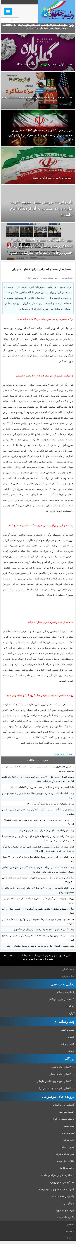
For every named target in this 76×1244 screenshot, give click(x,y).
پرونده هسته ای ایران (63, 1118)
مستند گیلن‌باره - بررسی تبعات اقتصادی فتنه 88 (44, 64)
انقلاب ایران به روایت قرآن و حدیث (52, 177)
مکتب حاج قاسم (66, 1217)
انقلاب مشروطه (66, 1161)
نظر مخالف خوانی (65, 1154)
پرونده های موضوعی (58, 1096)
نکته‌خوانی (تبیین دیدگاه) (62, 999)
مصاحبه (70, 1006)
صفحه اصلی (68, 969)
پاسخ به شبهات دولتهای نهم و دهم (57, 1189)
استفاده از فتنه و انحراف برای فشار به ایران (42, 269)
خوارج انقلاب (68, 1147)
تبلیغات (49, 958)
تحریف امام (68, 1132)
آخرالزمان (69, 1203)
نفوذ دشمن (69, 1125)
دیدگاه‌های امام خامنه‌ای (62, 1074)
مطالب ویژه (68, 976)
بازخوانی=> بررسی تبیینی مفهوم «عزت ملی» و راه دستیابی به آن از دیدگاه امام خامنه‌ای (41, 208)
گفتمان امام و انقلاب (63, 1104)
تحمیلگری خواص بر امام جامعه (58, 1175)
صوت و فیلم (68, 1029)
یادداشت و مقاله (66, 992)
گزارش (71, 1013)
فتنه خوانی (69, 1139)
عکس (71, 1036)
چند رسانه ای (64, 1021)
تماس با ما (28, 958)
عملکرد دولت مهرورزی (62, 1182)
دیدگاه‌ (70, 1058)
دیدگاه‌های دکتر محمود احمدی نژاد (56, 1088)
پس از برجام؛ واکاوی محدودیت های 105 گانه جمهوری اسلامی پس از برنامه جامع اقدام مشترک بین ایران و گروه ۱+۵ (40, 135)
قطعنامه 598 (67, 1168)
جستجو (71, 1224)
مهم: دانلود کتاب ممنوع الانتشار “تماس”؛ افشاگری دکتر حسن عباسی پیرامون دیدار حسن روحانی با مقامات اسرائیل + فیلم (39, 246)
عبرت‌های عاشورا (65, 1210)
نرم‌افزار (70, 1051)
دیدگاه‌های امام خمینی (63, 1067)
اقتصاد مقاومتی (66, 1111)
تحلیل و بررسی (63, 984)
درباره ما (40, 958)
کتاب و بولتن (68, 1043)
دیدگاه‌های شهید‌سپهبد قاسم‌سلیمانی (55, 1081)
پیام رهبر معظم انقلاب (63, 1196)
